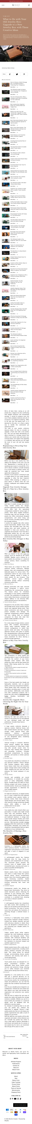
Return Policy (16, 1086)
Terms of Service (16, 1088)
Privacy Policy (16, 1084)
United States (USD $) (20, 1105)
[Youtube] (15, 1099)
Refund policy (16, 1090)
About (16, 1076)
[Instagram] (18, 1099)
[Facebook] (9, 74)
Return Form (16, 1069)
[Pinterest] (24, 74)
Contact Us (16, 1065)
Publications (16, 1063)
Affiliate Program (16, 1061)
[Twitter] (17, 74)
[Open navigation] (3, 5)
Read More (13, 87)
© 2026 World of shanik (11, 1119)
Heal (16, 1078)
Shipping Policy (16, 1092)
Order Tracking (16, 1082)
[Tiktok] (20, 1099)
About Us (16, 1067)
